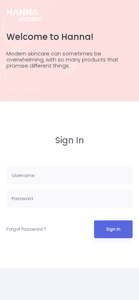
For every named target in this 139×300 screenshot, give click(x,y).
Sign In (113, 229)
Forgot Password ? (26, 229)
